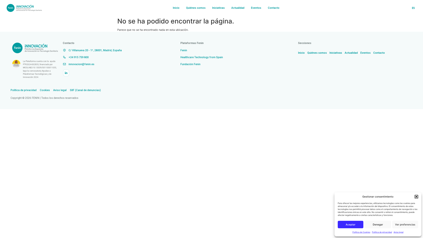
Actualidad (237, 7)
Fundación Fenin (190, 64)
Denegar (378, 224)
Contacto (273, 7)
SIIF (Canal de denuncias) (85, 90)
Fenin (183, 50)
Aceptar (350, 224)
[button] (416, 196)
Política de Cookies (361, 232)
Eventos (256, 7)
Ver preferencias (405, 224)
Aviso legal (399, 232)
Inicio (176, 7)
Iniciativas (218, 7)
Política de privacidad (382, 232)
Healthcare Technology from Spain (201, 57)
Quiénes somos (196, 7)
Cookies (45, 90)
